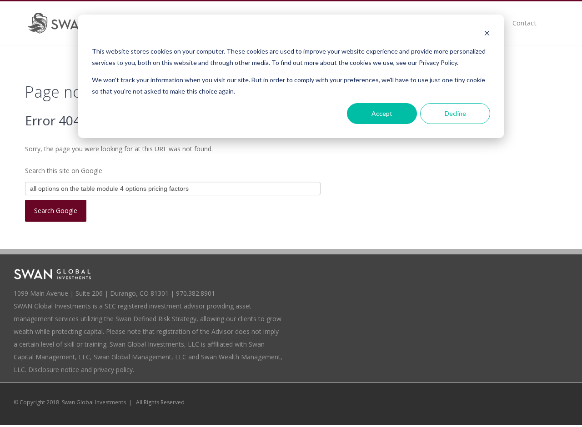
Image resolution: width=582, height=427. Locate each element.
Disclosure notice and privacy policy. (81, 369)
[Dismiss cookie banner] (487, 34)
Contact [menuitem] (524, 22)
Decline (455, 113)
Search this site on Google (63, 170)
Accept (381, 113)
